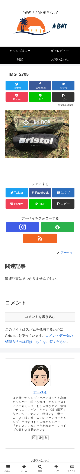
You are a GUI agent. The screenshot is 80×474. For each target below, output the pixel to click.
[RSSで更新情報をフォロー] (40, 238)
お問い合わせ (40, 460)
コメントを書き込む (40, 316)
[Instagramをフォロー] (22, 227)
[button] (71, 387)
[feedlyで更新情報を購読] (57, 227)
